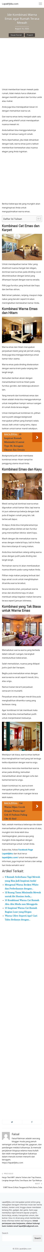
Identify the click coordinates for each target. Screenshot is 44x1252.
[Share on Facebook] (32, 1122)
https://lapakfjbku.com (12, 1162)
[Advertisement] (22, 65)
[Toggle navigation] (40, 4)
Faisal (15, 1134)
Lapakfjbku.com (10, 3)
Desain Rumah (16, 35)
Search (5, 1233)
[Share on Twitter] (12, 1122)
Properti (30, 35)
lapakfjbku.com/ (10, 857)
